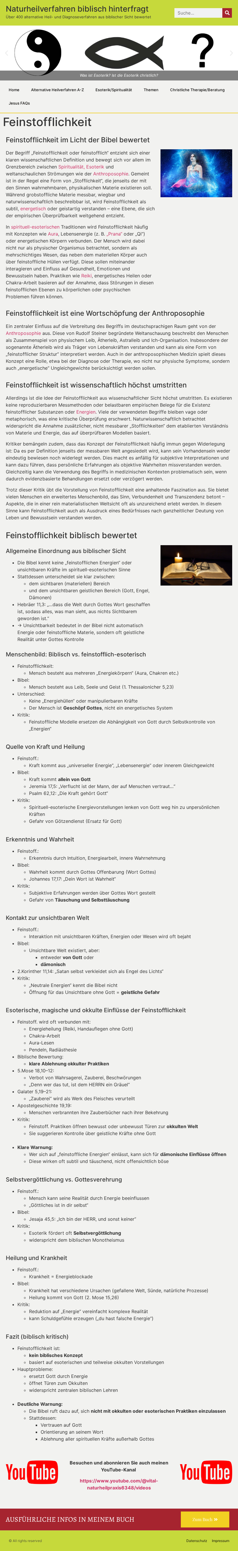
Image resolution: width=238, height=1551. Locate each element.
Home (14, 89)
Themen (151, 89)
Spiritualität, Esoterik (81, 167)
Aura (53, 234)
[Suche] (227, 13)
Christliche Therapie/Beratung (197, 89)
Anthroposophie (110, 174)
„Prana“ (114, 234)
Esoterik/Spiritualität (113, 89)
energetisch (33, 208)
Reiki (86, 276)
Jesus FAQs (19, 103)
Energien (85, 412)
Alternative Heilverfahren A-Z (57, 89)
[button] (6, 53)
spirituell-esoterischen (35, 227)
